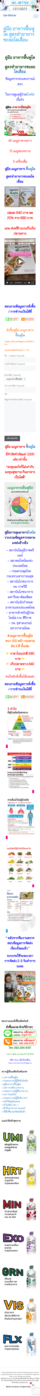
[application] (20, 261)
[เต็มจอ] (33, 283)
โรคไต (30, 94)
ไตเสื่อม (20, 71)
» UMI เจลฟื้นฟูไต (10, 1077)
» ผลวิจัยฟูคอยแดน (11, 1101)
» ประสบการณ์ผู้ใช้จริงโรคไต (15, 1080)
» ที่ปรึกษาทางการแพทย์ (13, 1108)
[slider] (18, 282)
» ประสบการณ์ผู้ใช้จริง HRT (15, 1098)
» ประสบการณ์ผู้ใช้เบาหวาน (15, 1091)
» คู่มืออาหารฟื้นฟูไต (11, 1084)
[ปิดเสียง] (29, 283)
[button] (20, 261)
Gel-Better (9, 15)
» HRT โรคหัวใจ (9, 1094)
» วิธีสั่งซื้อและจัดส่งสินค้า (14, 1111)
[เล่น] (7, 283)
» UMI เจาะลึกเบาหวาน (13, 1087)
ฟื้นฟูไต (30, 169)
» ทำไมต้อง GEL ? (10, 1104)
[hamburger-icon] (35, 16)
